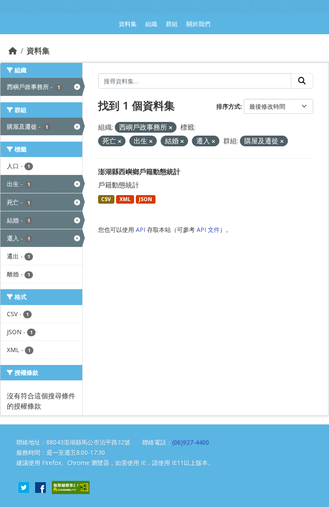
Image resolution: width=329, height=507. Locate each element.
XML (125, 199)
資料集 (38, 50)
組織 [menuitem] (151, 24)
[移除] (170, 128)
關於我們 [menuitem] (198, 24)
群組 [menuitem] (172, 24)
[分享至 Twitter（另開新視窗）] (23, 486)
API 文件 (208, 229)
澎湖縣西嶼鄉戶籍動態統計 (139, 171)
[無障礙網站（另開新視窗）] (71, 486)
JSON (145, 199)
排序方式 (228, 106)
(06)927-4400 (190, 442)
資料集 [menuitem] (128, 24)
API (140, 229)
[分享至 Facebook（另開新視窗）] (40, 486)
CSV (106, 199)
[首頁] (13, 50)
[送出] (302, 81)
